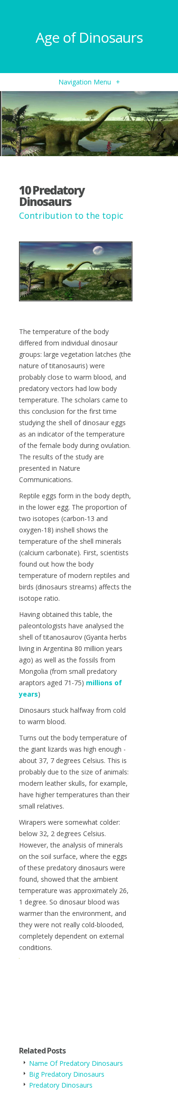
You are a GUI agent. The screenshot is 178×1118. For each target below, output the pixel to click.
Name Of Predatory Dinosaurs (76, 1063)
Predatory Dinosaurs (61, 1085)
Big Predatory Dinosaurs (66, 1074)
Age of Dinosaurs (89, 37)
